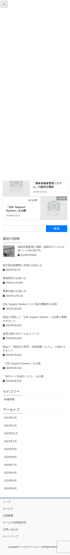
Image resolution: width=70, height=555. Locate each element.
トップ (7, 501)
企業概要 (8, 515)
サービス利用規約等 (14, 522)
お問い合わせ (10, 529)
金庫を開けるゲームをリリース (21, 333)
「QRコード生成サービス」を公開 (23, 376)
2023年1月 (10, 425)
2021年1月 (10, 441)
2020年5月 (10, 480)
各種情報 (9, 399)
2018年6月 (10, 488)
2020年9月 (10, 449)
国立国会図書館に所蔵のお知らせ (22, 265)
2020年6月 (10, 472)
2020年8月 (10, 456)
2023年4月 (10, 417)
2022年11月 (11, 433)
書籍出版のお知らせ (14, 290)
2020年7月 (10, 464)
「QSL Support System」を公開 (22, 363)
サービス (8, 508)
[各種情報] (54, 204)
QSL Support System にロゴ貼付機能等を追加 (30, 304)
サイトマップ (10, 536)
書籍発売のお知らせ (14, 278)
